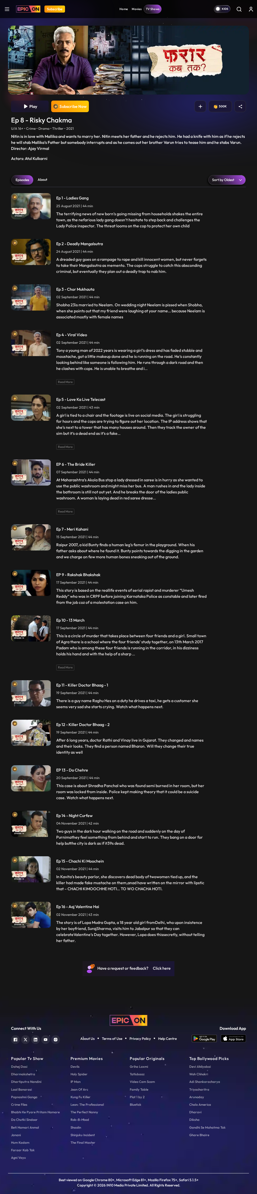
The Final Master (83, 1142)
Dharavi (195, 1112)
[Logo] (28, 9)
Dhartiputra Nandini (26, 1082)
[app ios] (233, 1038)
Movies (137, 9)
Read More (65, 382)
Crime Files (19, 1104)
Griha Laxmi (139, 1066)
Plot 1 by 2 (137, 1097)
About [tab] (42, 179)
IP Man (76, 1082)
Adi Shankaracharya (204, 1082)
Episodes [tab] (22, 180)
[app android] (206, 1038)
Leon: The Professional (87, 1104)
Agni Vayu (18, 1158)
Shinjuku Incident (83, 1135)
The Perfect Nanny (84, 1112)
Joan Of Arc (79, 1089)
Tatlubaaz (137, 1074)
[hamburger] (7, 9)
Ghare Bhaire (199, 1135)
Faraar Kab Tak (23, 1150)
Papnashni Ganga (24, 1097)
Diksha (194, 1120)
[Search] (239, 9)
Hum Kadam (20, 1142)
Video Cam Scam (142, 1082)
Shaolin (76, 1127)
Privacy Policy (140, 1038)
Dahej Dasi (19, 1066)
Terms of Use (112, 1038)
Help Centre (167, 1038)
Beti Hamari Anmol (25, 1127)
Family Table (139, 1089)
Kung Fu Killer (81, 1097)
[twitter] (25, 1039)
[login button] (251, 9)
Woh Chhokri (198, 1074)
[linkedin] (35, 1039)
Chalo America (200, 1104)
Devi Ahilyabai (200, 1066)
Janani (16, 1135)
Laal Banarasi (21, 1089)
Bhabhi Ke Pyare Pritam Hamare (35, 1112)
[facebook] (15, 1039)
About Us (87, 1038)
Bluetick (135, 1104)
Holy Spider (79, 1074)
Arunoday (196, 1097)
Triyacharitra (199, 1089)
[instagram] (55, 1039)
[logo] (128, 1019)
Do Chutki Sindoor (24, 1120)
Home (123, 9)
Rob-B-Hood (80, 1120)
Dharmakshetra (23, 1074)
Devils (75, 1066)
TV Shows (152, 9)
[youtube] (45, 1039)
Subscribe (54, 9)
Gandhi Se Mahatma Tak (207, 1127)
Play (32, 106)
